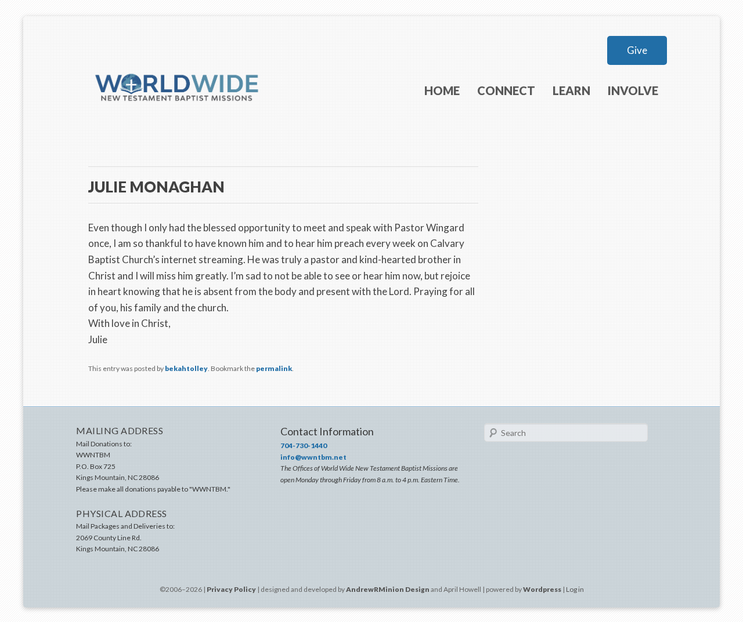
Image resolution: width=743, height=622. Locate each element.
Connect (506, 90)
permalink (274, 368)
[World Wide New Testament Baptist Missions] (177, 120)
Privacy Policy (231, 589)
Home (442, 90)
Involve (633, 90)
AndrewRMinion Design (388, 589)
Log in (575, 589)
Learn (571, 90)
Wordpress (542, 589)
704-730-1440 (303, 445)
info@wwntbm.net (313, 457)
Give (637, 50)
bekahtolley (186, 368)
